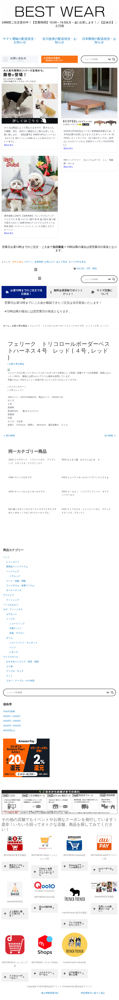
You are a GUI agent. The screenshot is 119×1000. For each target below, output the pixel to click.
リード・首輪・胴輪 (16, 581)
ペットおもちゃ (10, 604)
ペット (6, 557)
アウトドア (8, 595)
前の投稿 (9, 435)
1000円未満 (9, 711)
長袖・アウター (16, 633)
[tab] (24, 292)
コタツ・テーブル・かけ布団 (20, 680)
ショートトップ (16, 623)
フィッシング (12, 600)
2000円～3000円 (12, 721)
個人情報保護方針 (50, 993)
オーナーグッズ (13, 590)
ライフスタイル (10, 657)
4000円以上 (9, 730)
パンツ (12, 647)
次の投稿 (110, 435)
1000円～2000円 (11, 716)
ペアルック (14, 576)
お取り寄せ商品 (16, 364)
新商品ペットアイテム (17, 566)
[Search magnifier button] (114, 59)
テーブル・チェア (15, 671)
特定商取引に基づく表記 (93, 993)
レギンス (13, 652)
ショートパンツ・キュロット (23, 642)
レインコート (12, 562)
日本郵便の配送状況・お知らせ (99, 40)
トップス (10, 619)
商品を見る (8, 145)
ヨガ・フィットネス (13, 609)
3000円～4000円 (12, 725)
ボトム (9, 638)
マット (9, 676)
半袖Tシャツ (15, 628)
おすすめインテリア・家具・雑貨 (22, 661)
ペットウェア (12, 571)
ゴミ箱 (9, 666)
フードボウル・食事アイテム (20, 585)
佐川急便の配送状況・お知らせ (59, 40)
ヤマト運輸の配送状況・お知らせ (20, 40)
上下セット (11, 614)
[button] (35, 269)
